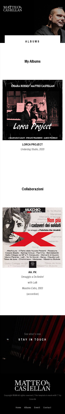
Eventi (37, 407)
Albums (27, 407)
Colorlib (32, 399)
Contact (47, 407)
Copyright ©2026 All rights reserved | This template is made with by (32, 395)
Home (18, 407)
